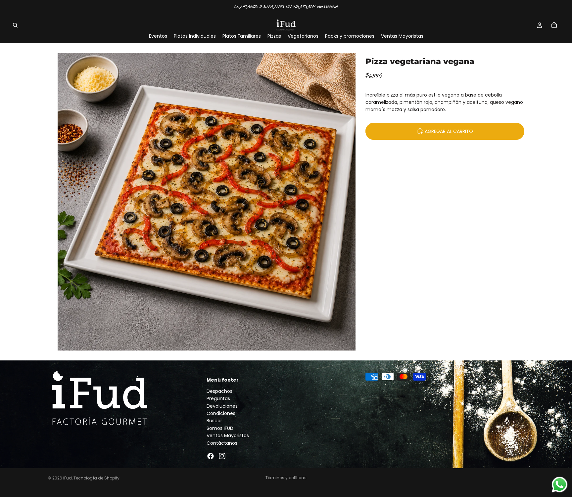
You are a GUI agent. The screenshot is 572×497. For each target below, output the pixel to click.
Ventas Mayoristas (228, 435)
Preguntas (218, 398)
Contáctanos (222, 442)
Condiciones (221, 413)
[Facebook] (211, 456)
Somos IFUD (220, 428)
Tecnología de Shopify (96, 478)
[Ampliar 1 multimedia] (207, 202)
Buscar (214, 420)
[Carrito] (554, 25)
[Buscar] (15, 25)
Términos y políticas (286, 477)
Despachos (219, 391)
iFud (67, 478)
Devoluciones (222, 405)
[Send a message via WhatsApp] (559, 485)
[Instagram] (222, 456)
